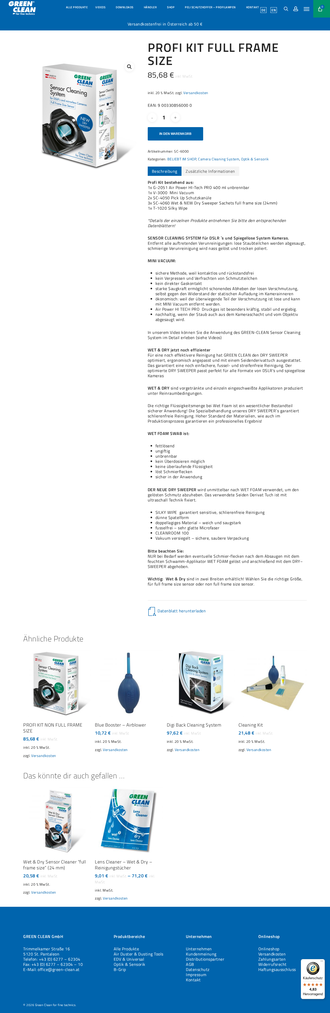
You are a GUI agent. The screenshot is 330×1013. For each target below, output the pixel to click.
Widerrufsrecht (272, 964)
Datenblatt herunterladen (182, 611)
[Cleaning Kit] (272, 683)
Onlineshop (268, 949)
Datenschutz (198, 969)
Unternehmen (199, 949)
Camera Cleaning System (218, 159)
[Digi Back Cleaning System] (201, 683)
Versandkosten (195, 93)
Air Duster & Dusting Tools (138, 954)
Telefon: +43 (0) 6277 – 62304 (51, 959)
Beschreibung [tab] (164, 171)
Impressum (196, 974)
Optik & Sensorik (255, 159)
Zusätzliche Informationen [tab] (210, 171)
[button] (306, 8)
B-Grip (120, 969)
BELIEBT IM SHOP (181, 159)
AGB (190, 964)
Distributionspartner (205, 959)
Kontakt (193, 980)
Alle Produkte (126, 949)
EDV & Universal (129, 959)
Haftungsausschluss (277, 969)
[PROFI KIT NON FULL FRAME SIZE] (57, 683)
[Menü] (322, 962)
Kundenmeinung (201, 954)
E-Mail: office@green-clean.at (51, 969)
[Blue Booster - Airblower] (129, 683)
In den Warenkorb (175, 134)
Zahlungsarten (272, 959)
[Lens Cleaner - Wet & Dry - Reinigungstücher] (129, 820)
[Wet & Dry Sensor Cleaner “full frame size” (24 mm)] (57, 820)
